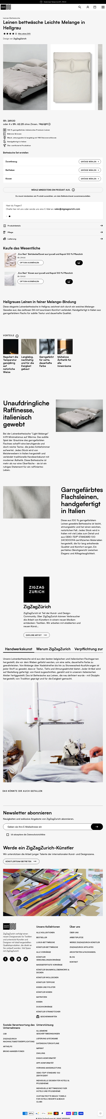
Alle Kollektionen (45, 932)
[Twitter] (12, 960)
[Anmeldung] (87, 7)
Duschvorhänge (44, 1007)
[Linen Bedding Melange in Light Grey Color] (25, 77)
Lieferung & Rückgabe (47, 1039)
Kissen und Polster (45, 987)
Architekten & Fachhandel (83, 952)
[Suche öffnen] (79, 7)
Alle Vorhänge (43, 952)
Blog (72, 957)
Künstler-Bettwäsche (47, 947)
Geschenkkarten (48, 1017)
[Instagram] (19, 960)
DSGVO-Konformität (46, 1058)
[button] (94, 7)
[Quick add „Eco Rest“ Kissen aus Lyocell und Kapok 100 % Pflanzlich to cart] (69, 281)
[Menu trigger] (103, 7)
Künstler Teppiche (45, 982)
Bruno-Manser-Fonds (13, 1051)
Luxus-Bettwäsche (45, 942)
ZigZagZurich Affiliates (81, 947)
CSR (5, 1034)
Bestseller (41, 937)
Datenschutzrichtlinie (47, 1043)
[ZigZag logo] (6, 7)
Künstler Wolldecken (47, 977)
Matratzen (41, 997)
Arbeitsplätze (76, 937)
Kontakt (74, 962)
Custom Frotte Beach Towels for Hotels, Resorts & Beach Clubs (51, 1099)
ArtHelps (7, 1046)
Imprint (40, 1048)
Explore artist (34, 635)
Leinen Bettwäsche (11, 18)
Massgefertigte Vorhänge (49, 965)
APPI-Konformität (45, 1063)
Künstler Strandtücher (48, 1012)
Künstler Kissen (44, 992)
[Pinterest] (25, 960)
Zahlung (40, 1053)
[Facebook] (5, 960)
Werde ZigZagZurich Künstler (85, 942)
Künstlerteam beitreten (18, 861)
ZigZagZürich (19, 38)
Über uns (74, 932)
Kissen (39, 1002)
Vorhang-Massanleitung (48, 1068)
